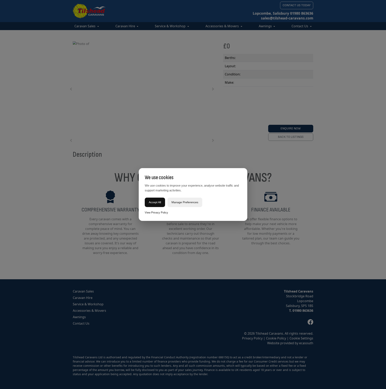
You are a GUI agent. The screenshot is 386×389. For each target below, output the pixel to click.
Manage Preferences (184, 202)
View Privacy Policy (156, 212)
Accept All (155, 202)
